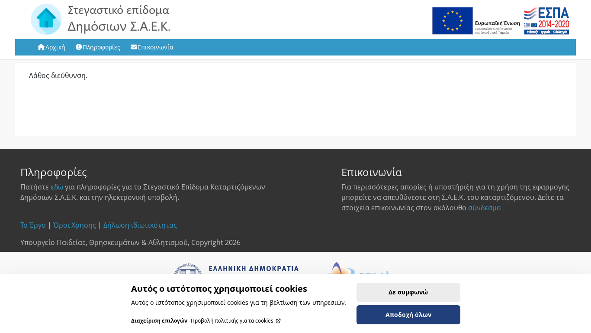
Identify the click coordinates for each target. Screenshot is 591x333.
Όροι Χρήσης (74, 225)
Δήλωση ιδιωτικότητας (140, 225)
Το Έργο (33, 225)
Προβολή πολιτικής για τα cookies (232, 320)
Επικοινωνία (155, 47)
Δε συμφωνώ (408, 292)
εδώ (57, 187)
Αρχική (55, 47)
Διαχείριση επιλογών (159, 320)
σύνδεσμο (484, 207)
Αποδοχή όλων (408, 314)
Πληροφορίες (101, 47)
